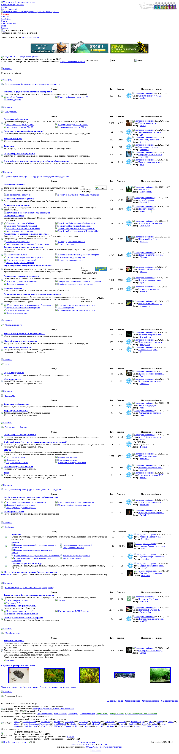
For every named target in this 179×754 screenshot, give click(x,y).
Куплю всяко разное (72, 558)
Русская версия (78, 744)
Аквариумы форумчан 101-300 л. (73, 124)
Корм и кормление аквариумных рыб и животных (28, 265)
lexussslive (144, 470)
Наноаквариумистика (14, 184)
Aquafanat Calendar (14, 97)
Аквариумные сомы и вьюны (19, 231)
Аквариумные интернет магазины (20, 606)
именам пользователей (63, 709)
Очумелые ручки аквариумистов (19, 153)
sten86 (73, 724)
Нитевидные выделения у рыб (71, 257)
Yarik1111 (133, 724)
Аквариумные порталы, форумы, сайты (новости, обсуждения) (33, 489)
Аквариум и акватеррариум (17, 205)
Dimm (170, 721)
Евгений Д (144, 202)
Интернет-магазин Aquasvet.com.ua (22, 614)
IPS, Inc (104, 744)
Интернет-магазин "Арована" (19, 611)
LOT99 (57, 721)
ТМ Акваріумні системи (17, 600)
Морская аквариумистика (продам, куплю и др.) (34, 572)
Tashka (143, 125)
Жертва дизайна (13, 100)
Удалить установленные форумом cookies (19, 687)
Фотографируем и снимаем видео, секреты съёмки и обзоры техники (36, 161)
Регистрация (33, 37)
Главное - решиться (147, 123)
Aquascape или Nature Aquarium (19, 199)
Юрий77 (143, 439)
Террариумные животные (16, 410)
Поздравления (12, 460)
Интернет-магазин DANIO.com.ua (73, 611)
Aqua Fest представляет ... (149, 437)
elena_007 (144, 157)
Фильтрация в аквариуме (17, 310)
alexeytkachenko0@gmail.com (37, 724)
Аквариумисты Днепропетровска (21, 507)
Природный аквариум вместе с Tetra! (74, 97)
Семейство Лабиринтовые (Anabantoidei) (76, 223)
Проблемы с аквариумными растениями (76, 284)
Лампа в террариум (147, 405)
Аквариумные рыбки (14, 215)
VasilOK (143, 621)
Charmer (143, 257)
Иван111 (143, 415)
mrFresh (143, 477)
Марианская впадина (14, 641)
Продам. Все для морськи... (152, 573)
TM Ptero (62, 600)
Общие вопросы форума (16, 427)
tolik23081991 (60, 724)
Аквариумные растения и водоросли (21, 276)
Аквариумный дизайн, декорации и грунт (77, 310)
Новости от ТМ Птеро (148, 599)
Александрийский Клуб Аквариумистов (76, 502)
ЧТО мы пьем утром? (148, 456)
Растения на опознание (148, 289)
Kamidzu (143, 291)
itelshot (143, 142)
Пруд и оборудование (14, 372)
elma (155, 724)
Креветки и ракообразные (17, 241)
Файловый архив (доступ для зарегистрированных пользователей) (35, 442)
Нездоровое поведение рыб (70, 260)
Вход (23, 37)
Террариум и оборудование (16, 404)
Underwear (69, 721)
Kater (142, 408)
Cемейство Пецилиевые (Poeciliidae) (74, 226)
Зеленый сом (145, 337)
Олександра (123, 726)
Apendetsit (144, 149)
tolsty (151, 721)
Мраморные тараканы (148, 147)
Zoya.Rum (83, 721)
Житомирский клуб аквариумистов (74, 505)
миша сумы (145, 306)
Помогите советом (146, 209)
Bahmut (144, 548)
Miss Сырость (146, 192)
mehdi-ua (122, 721)
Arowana (143, 272)
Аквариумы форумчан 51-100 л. (20, 127)
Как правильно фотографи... (151, 162)
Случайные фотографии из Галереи (18, 666)
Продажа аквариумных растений (77, 545)
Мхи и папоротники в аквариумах (21, 281)
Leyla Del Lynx (30, 726)
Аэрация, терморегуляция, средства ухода (76, 305)
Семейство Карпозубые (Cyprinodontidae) (76, 228)
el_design (145, 559)
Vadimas (110, 726)
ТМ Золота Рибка (14, 603)
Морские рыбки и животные (17, 347)
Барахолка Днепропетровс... (150, 502)
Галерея (4, 28)
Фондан (143, 447)
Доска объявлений (9, 9)
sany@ (160, 721)
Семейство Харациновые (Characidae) (23, 228)
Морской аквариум (13, 138)
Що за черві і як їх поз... (149, 239)
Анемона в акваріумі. (148, 350)
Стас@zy (45, 726)
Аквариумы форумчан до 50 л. (20, 124)
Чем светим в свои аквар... (150, 304)
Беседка (7, 449)
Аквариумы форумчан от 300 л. (72, 127)
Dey (141, 134)
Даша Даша (145, 226)
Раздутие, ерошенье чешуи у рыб (21, 260)
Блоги (3, 26)
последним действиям (42, 709)
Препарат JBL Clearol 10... (150, 610)
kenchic (88, 726)
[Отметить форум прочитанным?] (6, 574)
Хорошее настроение (15, 457)
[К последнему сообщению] (143, 93)
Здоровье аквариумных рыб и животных (23, 247)
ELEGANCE (97, 724)
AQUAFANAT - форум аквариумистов (22, 57)
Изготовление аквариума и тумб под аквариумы (28, 213)
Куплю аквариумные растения (76, 556)
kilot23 (17, 724)
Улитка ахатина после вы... (150, 413)
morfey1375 (145, 344)
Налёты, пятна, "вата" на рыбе (20, 262)
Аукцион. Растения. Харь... (152, 537)
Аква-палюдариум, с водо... (150, 132)
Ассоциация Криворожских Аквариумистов (26, 502)
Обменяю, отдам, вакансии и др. (27, 563)
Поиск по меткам (9, 23)
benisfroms (144, 458)
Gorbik (143, 376)
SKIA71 (145, 724)
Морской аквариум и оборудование (20, 341)
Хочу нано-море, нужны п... (150, 342)
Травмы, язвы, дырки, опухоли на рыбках (25, 257)
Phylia (77, 726)
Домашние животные (67, 457)
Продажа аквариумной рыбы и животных (33, 550)
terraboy (143, 98)
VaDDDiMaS (152, 726)
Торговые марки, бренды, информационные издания (29, 595)
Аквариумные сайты (14, 511)
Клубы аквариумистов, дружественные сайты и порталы (31, 497)
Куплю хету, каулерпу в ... (149, 140)
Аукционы (16, 534)
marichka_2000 (29, 721)
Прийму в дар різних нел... (150, 335)
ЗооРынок (9, 527)
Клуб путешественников (17, 462)
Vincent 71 (144, 384)
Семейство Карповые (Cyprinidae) (21, 226)
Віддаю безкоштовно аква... (152, 566)
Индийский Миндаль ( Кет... (151, 269)
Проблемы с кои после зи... (150, 381)
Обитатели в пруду (13, 379)
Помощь (5, 16)
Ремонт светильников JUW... (151, 475)
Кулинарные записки (67, 460)
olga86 (16, 726)
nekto (142, 164)
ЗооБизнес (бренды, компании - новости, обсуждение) (29, 587)
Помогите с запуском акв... (150, 468)
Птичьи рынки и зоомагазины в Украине (23, 618)
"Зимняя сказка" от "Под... (150, 96)
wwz (123, 724)
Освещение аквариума (16, 313)
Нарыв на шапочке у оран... (150, 255)
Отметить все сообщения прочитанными (58, 687)
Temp (6, 473)
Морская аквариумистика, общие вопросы (24, 333)
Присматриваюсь (45, 714)
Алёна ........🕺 (146, 211)
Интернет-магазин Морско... (151, 513)
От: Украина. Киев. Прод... (150, 650)
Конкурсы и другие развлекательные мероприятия (28, 92)
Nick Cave (144, 505)
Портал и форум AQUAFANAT (18, 466)
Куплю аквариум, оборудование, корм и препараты (37, 556)
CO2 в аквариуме (66, 308)
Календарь (5, 19)
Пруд (7, 364)
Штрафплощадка (12, 633)
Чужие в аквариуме (66, 244)
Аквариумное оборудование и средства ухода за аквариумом (32, 294)
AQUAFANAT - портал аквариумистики (104, 747)
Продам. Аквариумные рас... (152, 546)
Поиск (4, 21)
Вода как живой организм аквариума (23, 308)
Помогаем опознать (13, 288)
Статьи (4, 7)
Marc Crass (109, 721)
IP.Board (89, 744)
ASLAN (83, 724)
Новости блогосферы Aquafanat (72, 462)
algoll (142, 282)
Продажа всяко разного (73, 547)
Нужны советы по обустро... (151, 374)
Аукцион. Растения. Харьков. (72, 61)
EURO (57, 726)
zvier (164, 724)
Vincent (67, 726)
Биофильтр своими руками (150, 155)
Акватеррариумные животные (71, 241)
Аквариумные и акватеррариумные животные (26, 234)
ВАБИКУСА (144, 189)
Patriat (16, 721)
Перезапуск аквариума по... (150, 280)
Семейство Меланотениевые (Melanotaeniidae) (78, 231)
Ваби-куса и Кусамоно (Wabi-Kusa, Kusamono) (78, 195)
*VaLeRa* (144, 515)
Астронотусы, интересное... (150, 223)
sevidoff (99, 726)
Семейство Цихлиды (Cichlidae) (20, 223)
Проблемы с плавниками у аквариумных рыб (78, 255)
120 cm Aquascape (146, 200)
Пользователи (60, 714)
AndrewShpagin (137, 721)
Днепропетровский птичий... (151, 619)
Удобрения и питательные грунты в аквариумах (79, 281)
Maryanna (112, 724)
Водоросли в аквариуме (17, 284)
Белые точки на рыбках (16, 255)
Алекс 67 (96, 721)
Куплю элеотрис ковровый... (152, 557)
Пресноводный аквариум (16, 119)
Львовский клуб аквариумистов (20, 505)
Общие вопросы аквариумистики (20, 435)
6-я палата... (11, 660)
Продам (15, 542)
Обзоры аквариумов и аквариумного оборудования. (29, 305)
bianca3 (144, 568)
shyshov (70, 736)
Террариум (9, 146)
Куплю (15, 553)
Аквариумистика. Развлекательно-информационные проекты (32, 84)
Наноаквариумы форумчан (18, 195)
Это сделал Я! (11, 112)
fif (141, 352)
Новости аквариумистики (12, 4)
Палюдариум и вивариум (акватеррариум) (24, 131)
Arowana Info (145, 612)
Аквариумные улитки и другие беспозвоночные (28, 244)
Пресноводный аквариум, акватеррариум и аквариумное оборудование (37, 176)
